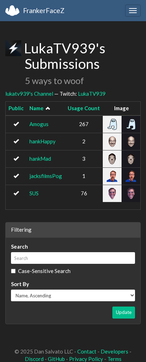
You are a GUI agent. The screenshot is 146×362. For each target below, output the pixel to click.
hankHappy (42, 141)
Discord (34, 359)
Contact (86, 351)
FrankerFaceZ (43, 10)
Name (36, 108)
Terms (114, 359)
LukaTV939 (92, 93)
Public (16, 108)
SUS (34, 193)
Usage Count (84, 108)
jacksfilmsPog (45, 176)
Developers (114, 351)
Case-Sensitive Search (44, 271)
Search (19, 246)
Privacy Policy (86, 359)
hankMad (40, 158)
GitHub (56, 359)
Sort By (20, 284)
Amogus (39, 124)
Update (123, 312)
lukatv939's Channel (29, 93)
